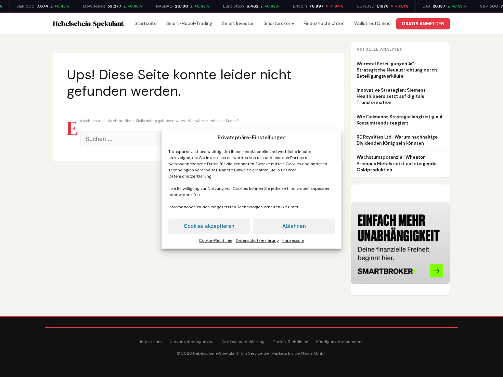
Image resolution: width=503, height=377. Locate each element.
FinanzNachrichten (324, 23)
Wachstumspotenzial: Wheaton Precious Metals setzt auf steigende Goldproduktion (397, 163)
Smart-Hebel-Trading (189, 23)
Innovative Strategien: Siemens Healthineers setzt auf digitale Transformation (391, 96)
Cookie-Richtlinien (290, 341)
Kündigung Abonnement (339, 341)
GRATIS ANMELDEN (423, 24)
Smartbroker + (278, 23)
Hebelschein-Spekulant (88, 23)
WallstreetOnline (372, 23)
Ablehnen (294, 226)
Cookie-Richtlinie (215, 240)
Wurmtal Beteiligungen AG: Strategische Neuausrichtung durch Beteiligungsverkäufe (397, 70)
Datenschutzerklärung (189, 176)
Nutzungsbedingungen (192, 341)
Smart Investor (238, 23)
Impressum (293, 240)
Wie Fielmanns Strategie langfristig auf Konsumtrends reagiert (400, 120)
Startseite (145, 23)
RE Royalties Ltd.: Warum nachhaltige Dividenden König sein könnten (397, 140)
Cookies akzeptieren (209, 226)
